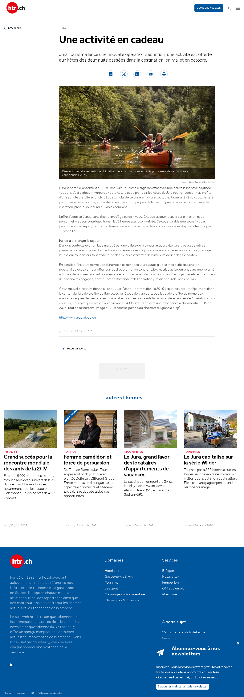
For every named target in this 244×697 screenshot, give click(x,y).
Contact (8, 693)
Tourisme (112, 582)
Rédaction (170, 638)
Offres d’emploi (173, 588)
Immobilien (170, 582)
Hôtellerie (112, 570)
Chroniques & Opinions (122, 600)
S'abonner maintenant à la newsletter (183, 686)
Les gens (111, 588)
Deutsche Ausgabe (209, 8)
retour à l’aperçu (77, 348)
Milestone (169, 594)
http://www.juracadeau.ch (77, 317)
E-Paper (168, 570)
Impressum (21, 693)
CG (32, 693)
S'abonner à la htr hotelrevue (183, 632)
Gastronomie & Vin (119, 576)
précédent (14, 28)
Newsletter (170, 576)
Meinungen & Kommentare (125, 594)
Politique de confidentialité (50, 693)
